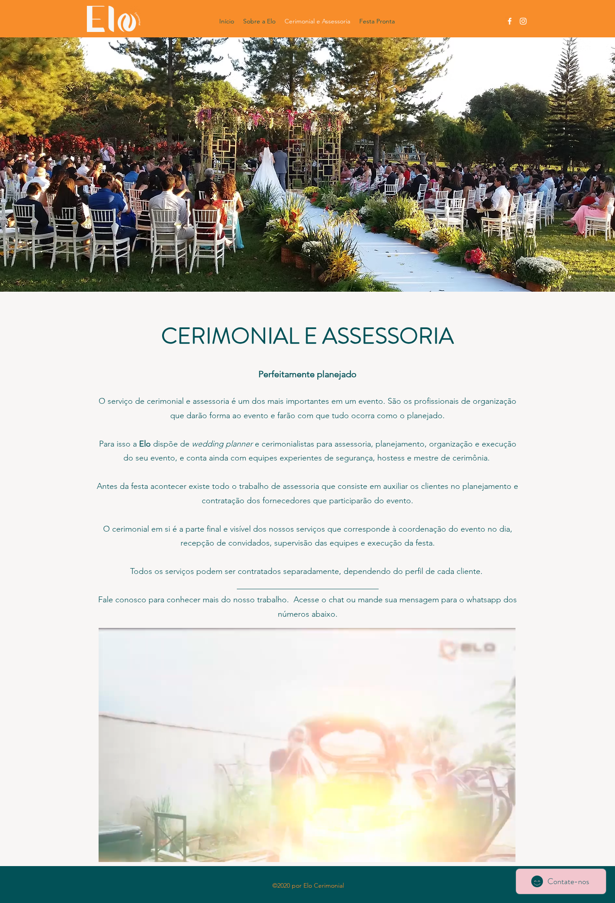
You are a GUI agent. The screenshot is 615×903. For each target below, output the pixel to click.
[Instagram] (523, 21)
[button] (504, 852)
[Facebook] (509, 21)
